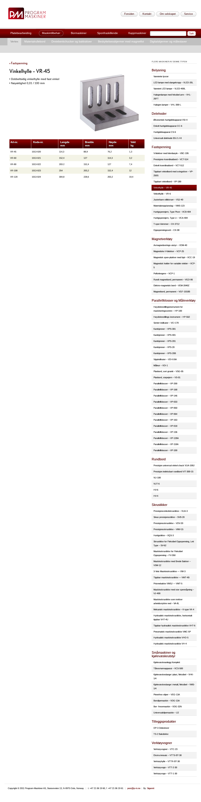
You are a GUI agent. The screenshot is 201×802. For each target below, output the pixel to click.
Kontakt (147, 13)
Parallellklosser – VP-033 (165, 402)
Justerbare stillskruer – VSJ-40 (168, 199)
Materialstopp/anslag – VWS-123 (169, 206)
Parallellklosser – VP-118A (165, 444)
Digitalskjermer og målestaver (168, 41)
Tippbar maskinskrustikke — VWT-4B (171, 577)
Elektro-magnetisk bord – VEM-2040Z (171, 285)
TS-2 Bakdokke (160, 734)
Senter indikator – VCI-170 (166, 323)
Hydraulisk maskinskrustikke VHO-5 (170, 637)
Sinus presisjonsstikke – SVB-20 (169, 517)
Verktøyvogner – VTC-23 (165, 749)
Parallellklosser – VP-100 (165, 450)
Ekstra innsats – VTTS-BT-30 (167, 755)
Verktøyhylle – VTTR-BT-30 (166, 761)
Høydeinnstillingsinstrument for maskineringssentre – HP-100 (168, 309)
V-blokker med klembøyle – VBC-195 (171, 153)
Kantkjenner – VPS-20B (164, 353)
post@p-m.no (133, 788)
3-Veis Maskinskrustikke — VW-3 (169, 571)
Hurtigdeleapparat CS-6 (164, 132)
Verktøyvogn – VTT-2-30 (165, 767)
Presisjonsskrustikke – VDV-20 (168, 523)
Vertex (14, 41)
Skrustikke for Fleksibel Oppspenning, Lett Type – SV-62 (173, 543)
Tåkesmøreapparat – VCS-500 (168, 668)
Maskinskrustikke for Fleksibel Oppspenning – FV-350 (168, 553)
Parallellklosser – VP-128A (166, 438)
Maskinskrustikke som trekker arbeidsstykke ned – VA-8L (168, 601)
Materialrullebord (34, 41)
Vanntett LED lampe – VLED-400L (169, 88)
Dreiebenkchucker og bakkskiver (71, 41)
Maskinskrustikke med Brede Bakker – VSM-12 (172, 563)
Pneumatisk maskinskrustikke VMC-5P (172, 631)
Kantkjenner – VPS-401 (164, 335)
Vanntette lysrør (161, 76)
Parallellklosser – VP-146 (165, 396)
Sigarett (150, 788)
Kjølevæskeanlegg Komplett (166, 662)
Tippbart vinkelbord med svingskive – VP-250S (173, 173)
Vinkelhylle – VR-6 (162, 194)
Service (188, 13)
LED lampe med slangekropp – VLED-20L (173, 82)
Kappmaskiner (137, 33)
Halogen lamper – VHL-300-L (167, 105)
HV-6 (155, 490)
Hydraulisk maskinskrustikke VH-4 (170, 643)
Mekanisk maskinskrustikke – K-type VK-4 (173, 609)
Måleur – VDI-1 (160, 365)
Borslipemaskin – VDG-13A (166, 700)
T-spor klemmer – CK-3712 (166, 224)
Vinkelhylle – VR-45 (162, 187)
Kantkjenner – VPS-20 (164, 347)
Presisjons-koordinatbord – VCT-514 (170, 159)
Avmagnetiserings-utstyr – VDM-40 (170, 245)
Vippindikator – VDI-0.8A (165, 359)
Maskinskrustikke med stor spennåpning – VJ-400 (173, 591)
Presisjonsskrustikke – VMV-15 (168, 529)
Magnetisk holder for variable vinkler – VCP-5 (174, 265)
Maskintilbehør (51, 33)
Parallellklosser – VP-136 (165, 432)
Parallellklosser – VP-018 (165, 426)
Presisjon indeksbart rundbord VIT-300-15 (173, 471)
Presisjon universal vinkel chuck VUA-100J (174, 465)
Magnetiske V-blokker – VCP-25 (168, 251)
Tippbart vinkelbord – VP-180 (167, 181)
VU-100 (157, 477)
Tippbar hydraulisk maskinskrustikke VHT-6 (174, 625)
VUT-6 (156, 484)
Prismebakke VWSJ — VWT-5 (167, 583)
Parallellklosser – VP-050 (165, 408)
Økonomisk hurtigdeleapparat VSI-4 (170, 120)
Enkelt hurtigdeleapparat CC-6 (167, 126)
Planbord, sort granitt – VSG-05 (168, 371)
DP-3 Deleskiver (161, 728)
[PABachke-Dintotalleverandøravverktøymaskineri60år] (27, 13)
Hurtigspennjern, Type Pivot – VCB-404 (172, 212)
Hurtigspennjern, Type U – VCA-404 (170, 218)
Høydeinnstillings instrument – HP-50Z (171, 317)
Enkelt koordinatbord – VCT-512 (168, 165)
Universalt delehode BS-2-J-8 (167, 138)
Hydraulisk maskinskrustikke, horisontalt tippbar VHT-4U (172, 617)
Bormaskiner (79, 33)
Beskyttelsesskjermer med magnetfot (121, 41)
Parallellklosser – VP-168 (165, 389)
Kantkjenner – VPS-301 (164, 329)
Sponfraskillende (107, 33)
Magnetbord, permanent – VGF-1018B (171, 291)
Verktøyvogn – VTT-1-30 (165, 773)
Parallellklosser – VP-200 (165, 383)
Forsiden (129, 13)
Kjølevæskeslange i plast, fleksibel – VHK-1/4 (173, 676)
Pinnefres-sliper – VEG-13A (166, 694)
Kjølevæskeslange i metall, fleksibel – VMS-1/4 (174, 686)
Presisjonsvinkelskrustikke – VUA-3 (170, 511)
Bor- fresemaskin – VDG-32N (167, 706)
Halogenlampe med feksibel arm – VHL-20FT (172, 97)
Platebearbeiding (20, 33)
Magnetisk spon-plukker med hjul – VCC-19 (174, 257)
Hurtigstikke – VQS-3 (163, 535)
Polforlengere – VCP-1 (164, 273)
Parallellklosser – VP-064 (165, 414)
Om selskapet (168, 13)
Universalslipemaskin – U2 (166, 712)
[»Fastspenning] (18, 63)
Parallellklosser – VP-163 (165, 420)
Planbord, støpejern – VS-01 (166, 377)
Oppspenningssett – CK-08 (166, 230)
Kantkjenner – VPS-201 (164, 341)
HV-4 (155, 496)
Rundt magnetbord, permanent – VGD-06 (173, 279)
